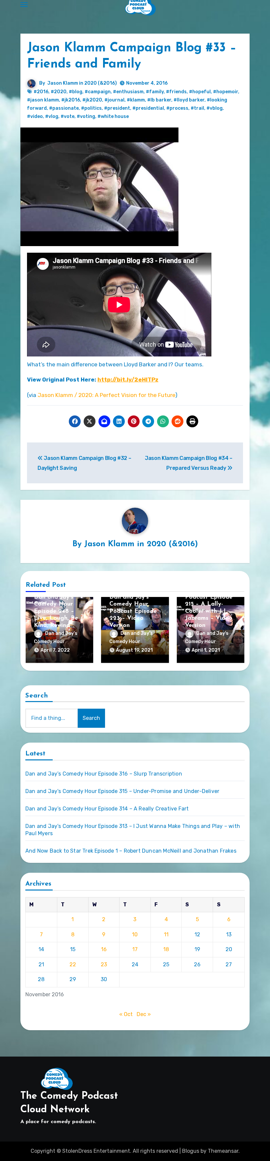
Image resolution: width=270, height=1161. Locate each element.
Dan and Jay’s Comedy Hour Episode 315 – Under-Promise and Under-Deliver (122, 791)
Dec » (144, 1014)
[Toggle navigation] (24, 4)
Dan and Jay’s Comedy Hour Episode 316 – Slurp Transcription (103, 774)
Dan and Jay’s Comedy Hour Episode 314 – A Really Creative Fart (107, 809)
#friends (176, 92)
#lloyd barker (189, 100)
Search (36, 696)
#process (177, 108)
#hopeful (200, 92)
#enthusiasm (128, 92)
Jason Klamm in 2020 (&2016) (82, 83)
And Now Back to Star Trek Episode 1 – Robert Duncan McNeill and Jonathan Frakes (130, 851)
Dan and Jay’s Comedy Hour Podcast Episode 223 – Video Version (133, 611)
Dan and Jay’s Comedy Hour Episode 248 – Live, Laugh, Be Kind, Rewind (56, 611)
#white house (113, 116)
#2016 (41, 92)
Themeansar (223, 1151)
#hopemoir (225, 92)
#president (117, 108)
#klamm (136, 100)
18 (166, 949)
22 (72, 964)
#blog (75, 92)
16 (104, 949)
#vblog (214, 108)
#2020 (59, 92)
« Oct (126, 1014)
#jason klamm (43, 100)
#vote (67, 116)
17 (135, 949)
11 (166, 934)
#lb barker (159, 100)
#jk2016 (70, 100)
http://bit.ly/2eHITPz (127, 379)
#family (155, 92)
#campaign (98, 92)
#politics (91, 108)
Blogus (190, 1151)
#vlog (51, 116)
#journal (114, 100)
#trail (197, 108)
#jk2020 (92, 100)
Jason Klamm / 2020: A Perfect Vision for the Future (106, 395)
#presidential (148, 108)
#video (35, 116)
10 (135, 934)
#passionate (64, 108)
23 (104, 964)
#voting (86, 116)
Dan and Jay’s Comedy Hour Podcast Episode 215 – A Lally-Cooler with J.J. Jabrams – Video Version (208, 604)
